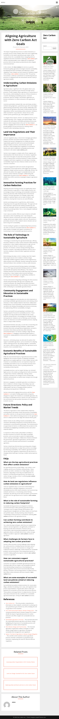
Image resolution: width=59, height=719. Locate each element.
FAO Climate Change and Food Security (16, 627)
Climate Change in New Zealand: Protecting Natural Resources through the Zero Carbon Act (49, 96)
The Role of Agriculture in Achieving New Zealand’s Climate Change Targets (49, 158)
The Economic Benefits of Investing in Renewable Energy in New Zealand (49, 127)
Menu (3, 2)
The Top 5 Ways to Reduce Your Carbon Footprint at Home (48, 66)
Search (45, 46)
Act (30, 124)
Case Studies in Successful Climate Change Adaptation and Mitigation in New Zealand (49, 250)
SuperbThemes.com (41, 717)
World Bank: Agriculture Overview (14, 619)
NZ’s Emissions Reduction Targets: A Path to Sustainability (49, 366)
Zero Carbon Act (10, 603)
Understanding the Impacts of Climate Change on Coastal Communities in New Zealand (48, 281)
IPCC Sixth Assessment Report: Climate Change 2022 (20, 610)
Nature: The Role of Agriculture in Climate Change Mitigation (21, 634)
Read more (46, 80)
